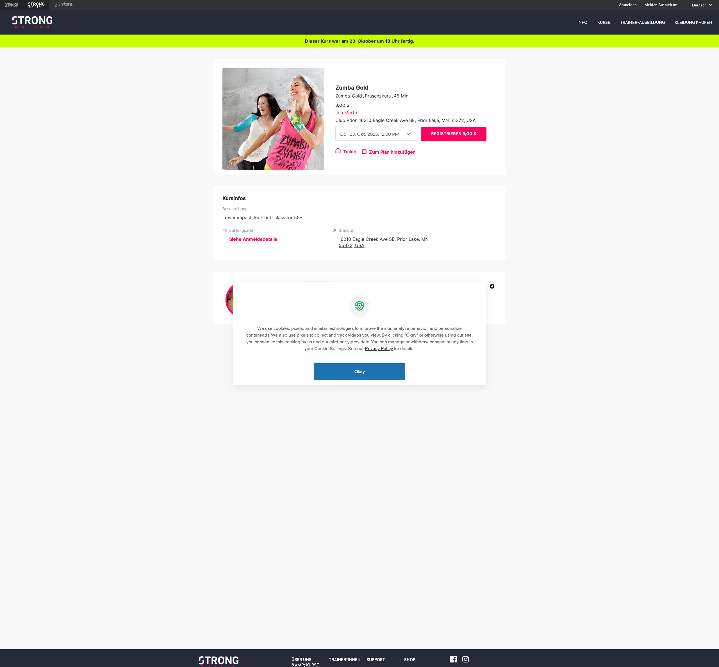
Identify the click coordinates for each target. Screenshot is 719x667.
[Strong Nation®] (32, 22)
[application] (359, 333)
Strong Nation (36, 5)
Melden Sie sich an (661, 5)
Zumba (11, 5)
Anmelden (628, 5)
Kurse (603, 22)
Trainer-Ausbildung (642, 22)
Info (582, 22)
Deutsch (700, 5)
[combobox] (375, 134)
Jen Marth (346, 112)
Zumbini (63, 5)
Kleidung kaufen (693, 22)
